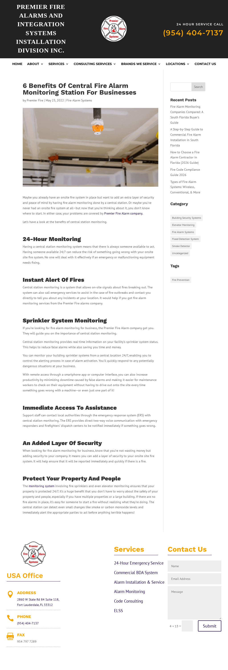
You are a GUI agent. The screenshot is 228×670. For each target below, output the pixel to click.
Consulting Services (93, 64)
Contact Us (205, 64)
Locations (175, 64)
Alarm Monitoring (129, 591)
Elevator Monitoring (183, 225)
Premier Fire (35, 100)
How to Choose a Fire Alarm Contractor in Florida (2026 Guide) (185, 157)
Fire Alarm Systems (79, 100)
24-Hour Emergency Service (139, 563)
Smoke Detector (181, 246)
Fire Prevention (180, 279)
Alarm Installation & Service (139, 582)
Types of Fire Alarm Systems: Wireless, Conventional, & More (185, 187)
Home (17, 64)
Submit (209, 626)
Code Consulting (128, 601)
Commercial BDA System (136, 572)
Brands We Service (139, 64)
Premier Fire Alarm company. (123, 213)
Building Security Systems (186, 217)
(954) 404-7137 (193, 32)
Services (56, 64)
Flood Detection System (185, 239)
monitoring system (41, 486)
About (33, 64)
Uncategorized (180, 253)
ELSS (118, 610)
